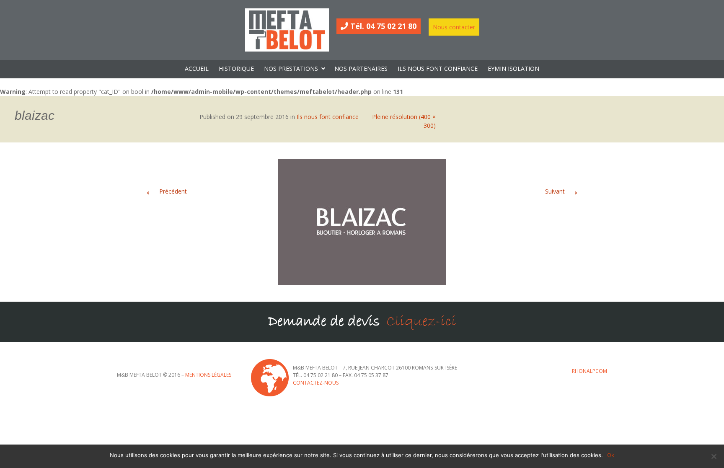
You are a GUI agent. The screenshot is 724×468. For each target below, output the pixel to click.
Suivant (562, 191)
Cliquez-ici (421, 321)
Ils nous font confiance (328, 117)
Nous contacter (454, 27)
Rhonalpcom (589, 371)
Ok (610, 455)
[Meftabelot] (287, 30)
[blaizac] (362, 221)
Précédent (165, 191)
